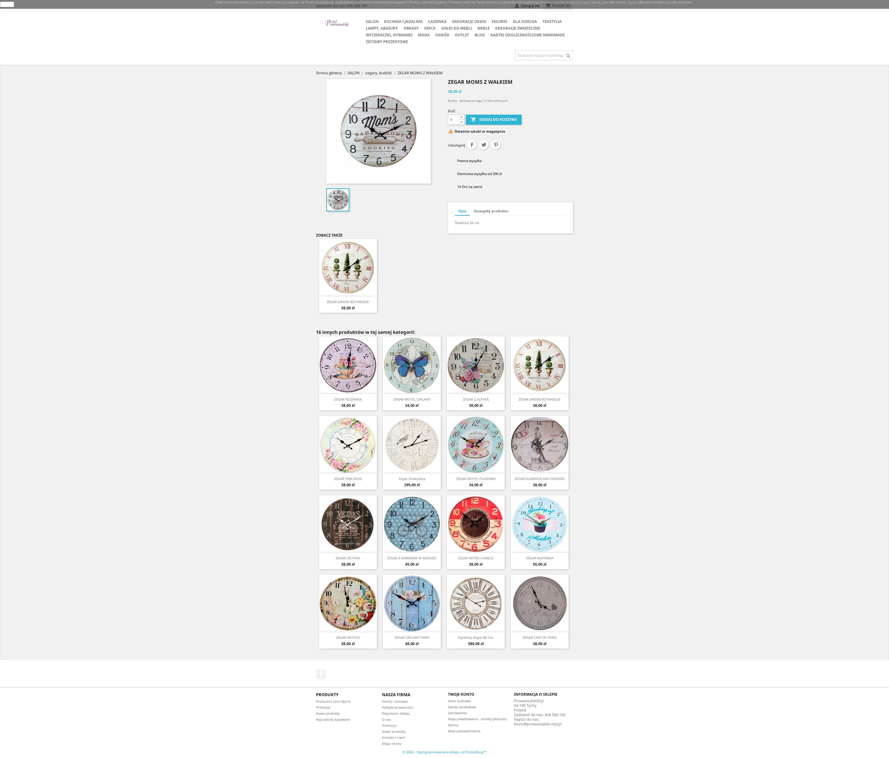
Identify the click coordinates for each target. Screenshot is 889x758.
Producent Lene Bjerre (333, 701)
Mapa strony (391, 743)
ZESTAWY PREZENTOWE (387, 41)
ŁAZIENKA (437, 21)
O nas (386, 719)
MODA (424, 35)
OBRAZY (411, 28)
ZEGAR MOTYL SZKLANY (412, 399)
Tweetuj (483, 144)
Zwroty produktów (462, 707)
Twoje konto (461, 694)
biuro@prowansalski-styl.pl (537, 724)
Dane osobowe (459, 701)
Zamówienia (457, 713)
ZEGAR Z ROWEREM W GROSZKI (411, 558)
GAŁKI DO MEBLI (456, 28)
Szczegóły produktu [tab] (491, 211)
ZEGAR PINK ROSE (348, 478)
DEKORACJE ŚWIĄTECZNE (517, 28)
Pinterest (496, 144)
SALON (372, 21)
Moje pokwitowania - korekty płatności (477, 719)
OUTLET (462, 35)
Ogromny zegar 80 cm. (476, 637)
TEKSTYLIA (552, 21)
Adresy (453, 725)
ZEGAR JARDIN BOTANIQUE (348, 302)
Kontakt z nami (393, 737)
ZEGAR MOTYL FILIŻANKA (475, 478)
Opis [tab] (462, 211)
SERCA (430, 28)
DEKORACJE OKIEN (469, 21)
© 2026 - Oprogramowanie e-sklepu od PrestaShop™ (444, 752)
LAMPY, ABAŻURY (382, 28)
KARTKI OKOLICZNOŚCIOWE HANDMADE (528, 35)
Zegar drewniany (412, 478)
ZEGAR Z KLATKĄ (476, 399)
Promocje (323, 707)
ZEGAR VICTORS (348, 558)
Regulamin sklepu (396, 713)
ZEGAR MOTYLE (348, 637)
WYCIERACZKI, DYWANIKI (389, 35)
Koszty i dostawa (395, 701)
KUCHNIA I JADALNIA (403, 21)
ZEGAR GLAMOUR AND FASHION (540, 478)
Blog (480, 35)
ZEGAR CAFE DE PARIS (540, 637)
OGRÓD (442, 35)
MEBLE (483, 28)
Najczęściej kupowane (333, 719)
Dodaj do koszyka (494, 119)
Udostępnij (471, 144)
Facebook (321, 674)
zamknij (7, 4)
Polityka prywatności (397, 707)
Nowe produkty (328, 713)
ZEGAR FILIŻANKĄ (348, 399)
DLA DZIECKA (525, 21)
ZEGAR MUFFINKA (540, 558)
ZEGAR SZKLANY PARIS (411, 637)
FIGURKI (499, 21)
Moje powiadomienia (464, 731)
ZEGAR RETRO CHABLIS (476, 558)
